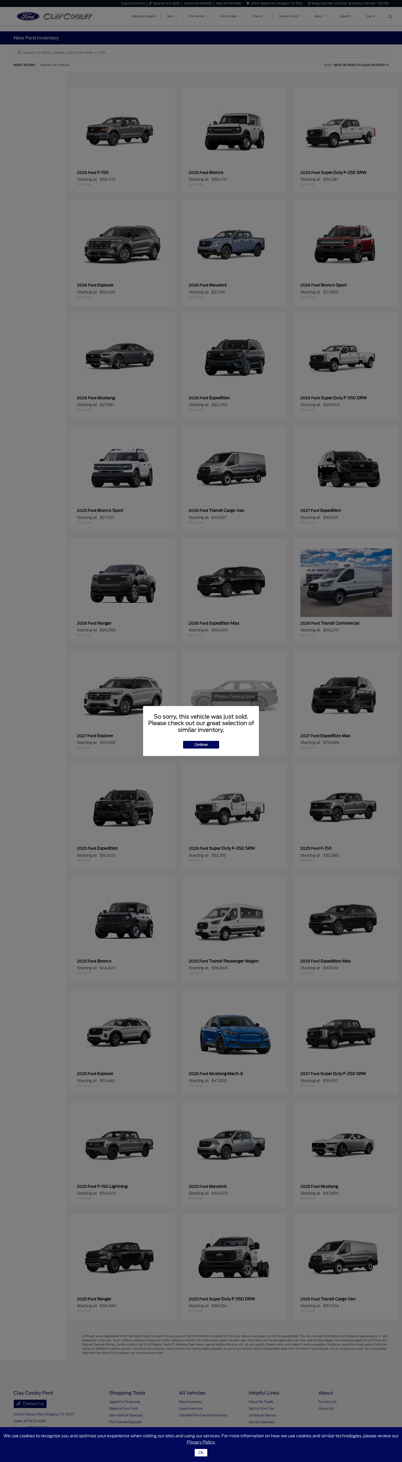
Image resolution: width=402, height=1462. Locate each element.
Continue (201, 744)
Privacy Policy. (201, 1442)
